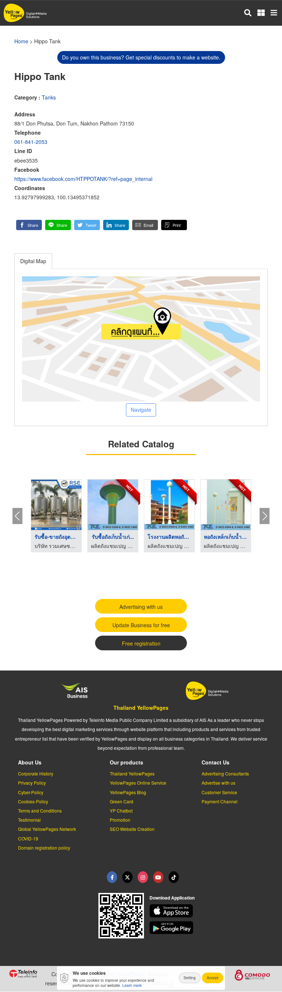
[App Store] (211, 910)
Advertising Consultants (225, 773)
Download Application (172, 897)
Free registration (141, 643)
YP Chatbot (121, 810)
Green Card (121, 801)
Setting (190, 977)
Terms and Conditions (40, 810)
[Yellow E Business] (112, 877)
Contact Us (215, 762)
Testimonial (29, 820)
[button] (29, 225)
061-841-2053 (30, 141)
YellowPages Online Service (138, 783)
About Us (29, 762)
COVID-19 (28, 838)
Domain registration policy (44, 847)
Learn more (132, 985)
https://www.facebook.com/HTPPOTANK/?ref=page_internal (83, 178)
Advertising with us (141, 606)
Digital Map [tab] (33, 261)
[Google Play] (211, 927)
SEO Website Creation (132, 829)
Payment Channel (220, 801)
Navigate (141, 409)
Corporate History (35, 773)
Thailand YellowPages (141, 707)
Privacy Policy (32, 783)
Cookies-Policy (33, 801)
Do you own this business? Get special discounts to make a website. (141, 57)
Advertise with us (218, 783)
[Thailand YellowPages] (127, 877)
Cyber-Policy (30, 792)
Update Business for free (141, 625)
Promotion (120, 820)
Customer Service (219, 792)
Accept (212, 977)
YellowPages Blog (128, 792)
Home (21, 41)
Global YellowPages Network (47, 829)
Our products (126, 762)
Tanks (49, 97)
